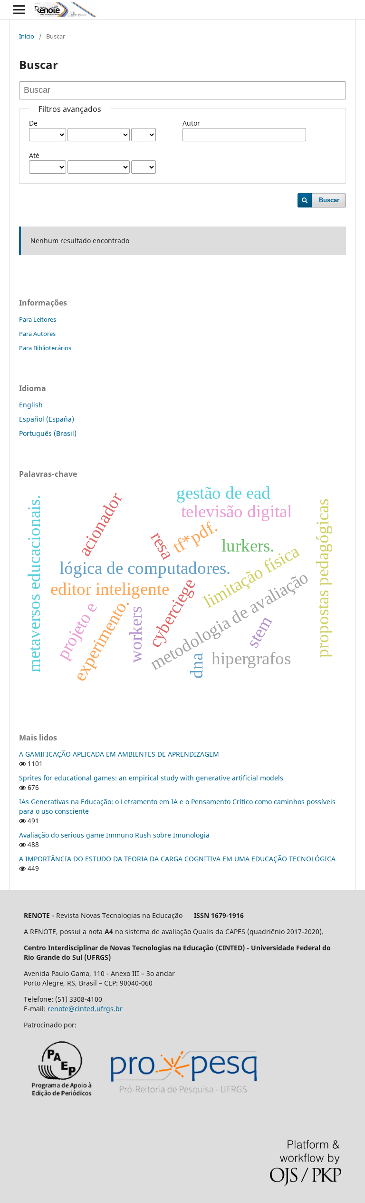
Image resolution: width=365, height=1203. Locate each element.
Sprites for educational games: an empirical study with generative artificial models (151, 777)
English (31, 404)
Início (26, 36)
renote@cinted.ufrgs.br (85, 1008)
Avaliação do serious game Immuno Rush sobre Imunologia (114, 834)
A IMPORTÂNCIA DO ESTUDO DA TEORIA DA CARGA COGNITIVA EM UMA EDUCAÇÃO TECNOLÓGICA (177, 858)
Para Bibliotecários (45, 348)
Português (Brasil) (48, 433)
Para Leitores (37, 319)
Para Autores (37, 333)
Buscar (329, 200)
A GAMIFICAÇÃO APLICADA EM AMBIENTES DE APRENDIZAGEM (119, 754)
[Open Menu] (19, 9)
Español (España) (46, 419)
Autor (191, 123)
